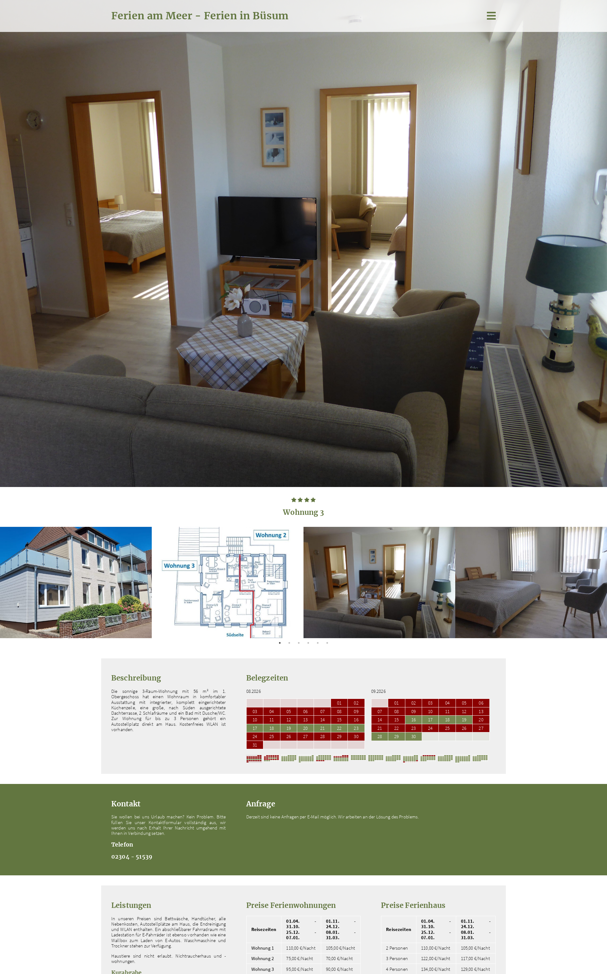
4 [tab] (308, 643)
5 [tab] (318, 643)
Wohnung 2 (262, 958)
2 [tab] (289, 643)
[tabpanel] (76, 582)
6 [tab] (327, 643)
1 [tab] (280, 643)
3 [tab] (299, 643)
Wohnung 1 (262, 948)
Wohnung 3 (262, 969)
